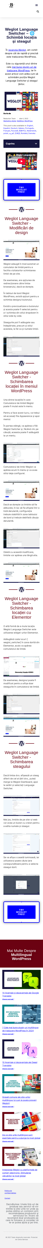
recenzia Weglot (17, 50)
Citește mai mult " (8, 999)
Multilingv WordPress (25, 121)
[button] (36, 5)
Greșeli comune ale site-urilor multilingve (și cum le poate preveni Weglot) (19, 1100)
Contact (7, 1198)
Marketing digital (9, 121)
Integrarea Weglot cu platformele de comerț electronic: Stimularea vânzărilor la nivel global (19, 1173)
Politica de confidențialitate (9, 1192)
